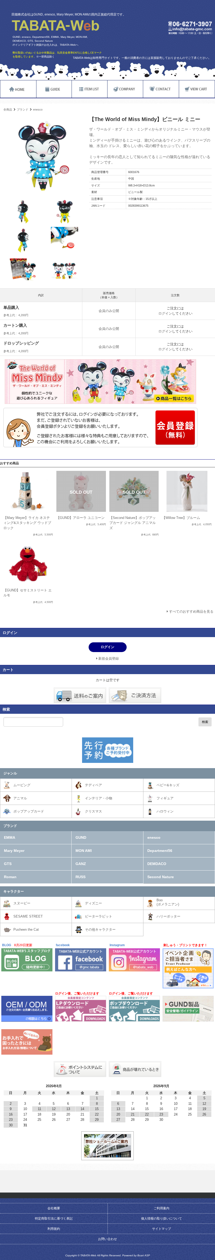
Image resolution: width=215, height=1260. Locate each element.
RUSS (80, 877)
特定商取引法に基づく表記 (54, 1218)
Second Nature (160, 877)
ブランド (22, 109)
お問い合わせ (107, 1239)
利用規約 (53, 1229)
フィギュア (165, 798)
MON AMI (84, 850)
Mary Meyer (14, 850)
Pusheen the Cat (26, 929)
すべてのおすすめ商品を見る (191, 611)
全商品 (7, 109)
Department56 (159, 850)
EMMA (9, 837)
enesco (37, 109)
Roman (10, 877)
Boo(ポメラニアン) (168, 902)
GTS (8, 864)
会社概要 (53, 1208)
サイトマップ (161, 1229)
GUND (81, 837)
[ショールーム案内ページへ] (107, 1155)
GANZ (81, 864)
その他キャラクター (100, 929)
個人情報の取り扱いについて (161, 1218)
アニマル (20, 798)
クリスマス (93, 811)
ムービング (21, 785)
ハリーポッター (168, 916)
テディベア (93, 785)
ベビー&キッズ (168, 785)
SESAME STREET (28, 916)
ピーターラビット (98, 916)
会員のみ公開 (109, 311)
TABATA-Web (55, 25)
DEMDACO (156, 864)
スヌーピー (21, 903)
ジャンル (10, 773)
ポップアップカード (28, 811)
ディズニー (93, 903)
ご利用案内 (161, 1208)
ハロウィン (165, 811)
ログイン (165, 313)
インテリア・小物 (98, 798)
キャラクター (13, 891)
